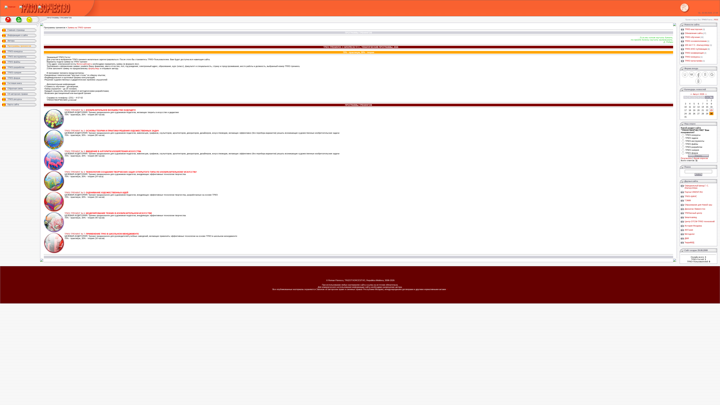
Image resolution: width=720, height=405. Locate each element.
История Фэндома (693, 226)
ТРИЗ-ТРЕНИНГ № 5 (74, 192)
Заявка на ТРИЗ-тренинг (79, 27)
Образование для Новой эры (698, 205)
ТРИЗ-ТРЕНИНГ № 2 (74, 131)
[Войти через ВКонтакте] (692, 74)
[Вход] (42, 7)
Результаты (686, 158)
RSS (716, 20)
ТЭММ (688, 200)
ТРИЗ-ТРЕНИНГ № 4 (74, 172)
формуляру (93, 68)
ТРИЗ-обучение (692, 37)
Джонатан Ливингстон (695, 209)
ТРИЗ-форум (691, 153)
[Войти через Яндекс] (705, 74)
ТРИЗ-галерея (692, 150)
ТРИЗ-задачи (691, 138)
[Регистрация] (26, 7)
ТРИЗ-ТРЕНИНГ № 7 (74, 234)
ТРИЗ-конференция (694, 53)
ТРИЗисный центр (693, 213)
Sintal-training (691, 217)
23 (711, 110)
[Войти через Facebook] (698, 74)
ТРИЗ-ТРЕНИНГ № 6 (74, 213)
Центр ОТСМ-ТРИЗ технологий (700, 221)
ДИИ (687, 238)
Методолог (690, 234)
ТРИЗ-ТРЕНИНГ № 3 (74, 151)
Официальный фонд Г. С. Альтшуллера (697, 186)
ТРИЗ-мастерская (693, 29)
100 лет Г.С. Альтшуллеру (697, 45)
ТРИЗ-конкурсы (692, 57)
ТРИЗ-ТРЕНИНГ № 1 (74, 110)
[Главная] (10, 7)
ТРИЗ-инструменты (694, 141)
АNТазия (689, 230)
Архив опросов (701, 158)
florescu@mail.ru (84, 64)
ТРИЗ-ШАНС (691, 196)
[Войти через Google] (712, 74)
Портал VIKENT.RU (694, 192)
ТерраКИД (689, 242)
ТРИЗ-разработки (693, 147)
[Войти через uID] (685, 74)
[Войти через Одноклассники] (698, 81)
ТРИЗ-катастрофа (693, 61)
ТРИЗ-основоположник (696, 41)
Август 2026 (698, 94)
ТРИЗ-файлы (691, 144)
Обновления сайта (694, 33)
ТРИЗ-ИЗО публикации (696, 49)
